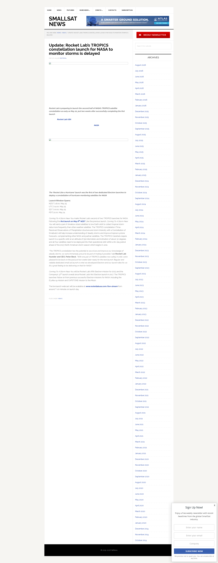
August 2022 (140, 343)
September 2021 (142, 407)
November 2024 (142, 187)
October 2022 (141, 332)
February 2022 (141, 378)
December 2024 (142, 181)
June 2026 (139, 77)
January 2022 (140, 384)
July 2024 (139, 210)
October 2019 (141, 540)
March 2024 (140, 233)
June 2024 (139, 216)
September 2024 (142, 198)
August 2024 (140, 204)
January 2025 (140, 175)
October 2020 (141, 471)
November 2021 (142, 395)
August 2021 (140, 413)
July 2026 (139, 71)
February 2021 (141, 448)
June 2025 (139, 146)
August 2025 (140, 135)
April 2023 (139, 297)
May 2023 (139, 291)
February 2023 (141, 308)
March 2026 (140, 94)
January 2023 (140, 314)
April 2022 (139, 366)
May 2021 (139, 430)
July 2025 (139, 140)
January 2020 (140, 523)
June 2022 (139, 355)
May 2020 (139, 500)
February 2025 (141, 169)
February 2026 (141, 100)
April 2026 (139, 88)
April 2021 (139, 436)
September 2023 (142, 268)
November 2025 (142, 117)
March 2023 (140, 303)
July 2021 (139, 419)
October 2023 (141, 262)
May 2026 (139, 82)
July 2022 (139, 349)
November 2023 (142, 256)
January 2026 (140, 106)
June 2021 (139, 424)
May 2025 (139, 152)
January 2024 (140, 245)
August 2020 (140, 482)
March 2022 (140, 372)
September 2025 (142, 129)
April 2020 (139, 505)
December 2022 (142, 320)
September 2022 (142, 337)
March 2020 (140, 511)
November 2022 (142, 326)
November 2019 (142, 534)
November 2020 (142, 465)
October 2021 (141, 401)
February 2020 (141, 517)
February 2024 (141, 239)
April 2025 (139, 158)
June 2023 (139, 285)
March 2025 (140, 164)
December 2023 (142, 250)
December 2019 (142, 529)
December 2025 (142, 111)
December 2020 (142, 459)
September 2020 (142, 476)
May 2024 (139, 221)
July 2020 (139, 488)
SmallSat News (63, 21)
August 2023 (140, 274)
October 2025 (141, 123)
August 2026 (140, 65)
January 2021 (140, 453)
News (60, 298)
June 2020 (139, 494)
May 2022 (139, 361)
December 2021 (141, 390)
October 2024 (141, 192)
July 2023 (139, 279)
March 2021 (140, 442)
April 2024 (139, 227)
